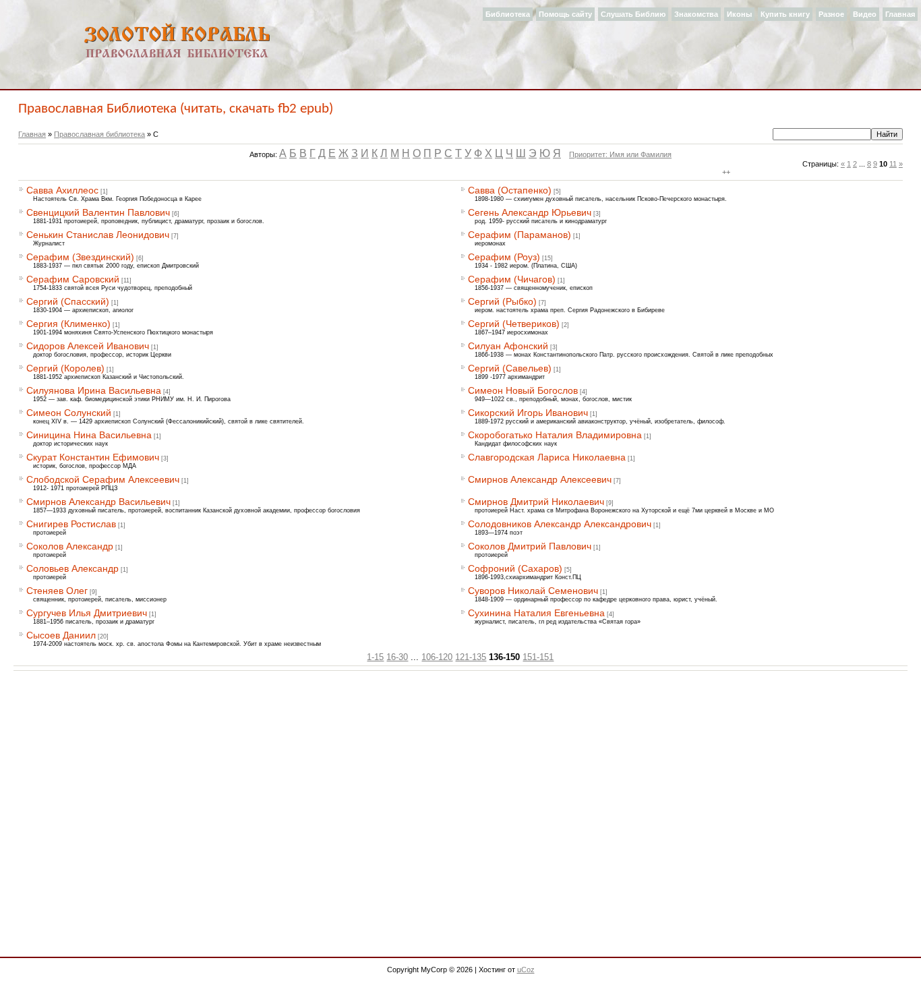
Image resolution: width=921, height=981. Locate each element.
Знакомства (696, 14)
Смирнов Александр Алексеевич (540, 479)
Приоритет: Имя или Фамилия (620, 154)
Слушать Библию (633, 14)
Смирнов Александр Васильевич (98, 501)
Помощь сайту (565, 14)
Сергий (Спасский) (67, 301)
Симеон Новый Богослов (523, 390)
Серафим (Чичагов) (512, 279)
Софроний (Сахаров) (515, 568)
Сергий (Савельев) (510, 368)
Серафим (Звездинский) (80, 256)
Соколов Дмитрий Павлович (529, 546)
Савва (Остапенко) (510, 190)
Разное (831, 14)
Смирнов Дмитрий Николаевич (536, 501)
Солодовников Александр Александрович (559, 523)
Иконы (739, 14)
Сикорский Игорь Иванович (528, 412)
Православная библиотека (99, 134)
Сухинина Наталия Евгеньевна (536, 612)
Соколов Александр (69, 546)
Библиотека (507, 14)
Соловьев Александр (72, 568)
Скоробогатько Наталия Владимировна (555, 434)
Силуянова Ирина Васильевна (93, 390)
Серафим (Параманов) (519, 234)
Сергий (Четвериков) (514, 323)
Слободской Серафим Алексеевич (102, 479)
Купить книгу (785, 14)
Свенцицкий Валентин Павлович (98, 212)
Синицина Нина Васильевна (89, 434)
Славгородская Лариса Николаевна (547, 457)
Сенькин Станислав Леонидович (97, 234)
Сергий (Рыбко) (502, 301)
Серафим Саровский (72, 279)
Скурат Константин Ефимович (92, 457)
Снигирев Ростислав (71, 523)
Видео (865, 14)
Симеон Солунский (68, 412)
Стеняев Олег (57, 590)
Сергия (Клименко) (68, 323)
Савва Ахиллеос (62, 190)
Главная (900, 14)
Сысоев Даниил (61, 635)
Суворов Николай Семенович (533, 590)
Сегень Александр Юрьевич (529, 212)
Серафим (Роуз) (504, 256)
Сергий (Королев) (65, 368)
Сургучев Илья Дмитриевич (86, 612)
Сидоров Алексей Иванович (87, 345)
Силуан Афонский (508, 345)
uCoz (526, 969)
